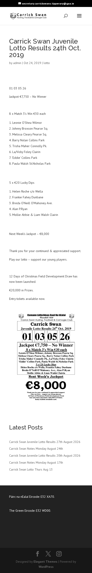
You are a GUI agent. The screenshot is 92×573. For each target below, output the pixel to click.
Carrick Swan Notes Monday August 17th (36, 462)
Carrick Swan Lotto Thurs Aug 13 (31, 469)
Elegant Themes (45, 562)
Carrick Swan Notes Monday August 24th (36, 449)
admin (17, 63)
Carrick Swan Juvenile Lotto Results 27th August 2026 (44, 442)
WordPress (46, 567)
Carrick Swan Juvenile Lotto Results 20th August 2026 (44, 456)
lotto (47, 63)
